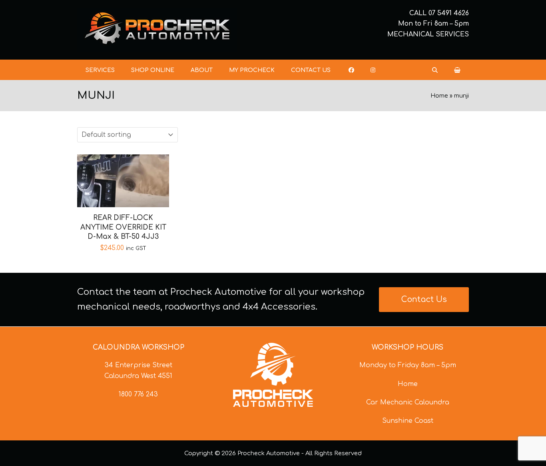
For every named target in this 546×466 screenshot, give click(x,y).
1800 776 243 (138, 394)
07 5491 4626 (448, 13)
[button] (457, 70)
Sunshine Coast (407, 420)
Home (439, 95)
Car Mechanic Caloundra (407, 402)
